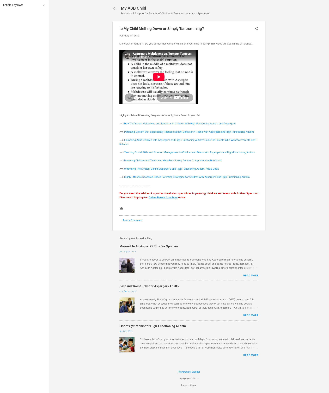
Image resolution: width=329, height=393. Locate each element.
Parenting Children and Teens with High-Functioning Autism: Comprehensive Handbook (173, 160)
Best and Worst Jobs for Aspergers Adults (149, 286)
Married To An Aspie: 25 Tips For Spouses (148, 246)
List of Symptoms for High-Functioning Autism (152, 326)
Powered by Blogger (189, 371)
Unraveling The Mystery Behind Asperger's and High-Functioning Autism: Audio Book (171, 168)
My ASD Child (133, 8)
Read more (250, 275)
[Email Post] (121, 209)
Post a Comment (132, 220)
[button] (256, 29)
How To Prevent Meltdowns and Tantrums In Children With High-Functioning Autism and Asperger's (180, 123)
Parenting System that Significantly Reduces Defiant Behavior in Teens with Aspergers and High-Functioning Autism (189, 131)
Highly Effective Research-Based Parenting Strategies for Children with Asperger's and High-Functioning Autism (187, 177)
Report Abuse (189, 385)
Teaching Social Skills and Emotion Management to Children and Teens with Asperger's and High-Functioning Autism (189, 152)
